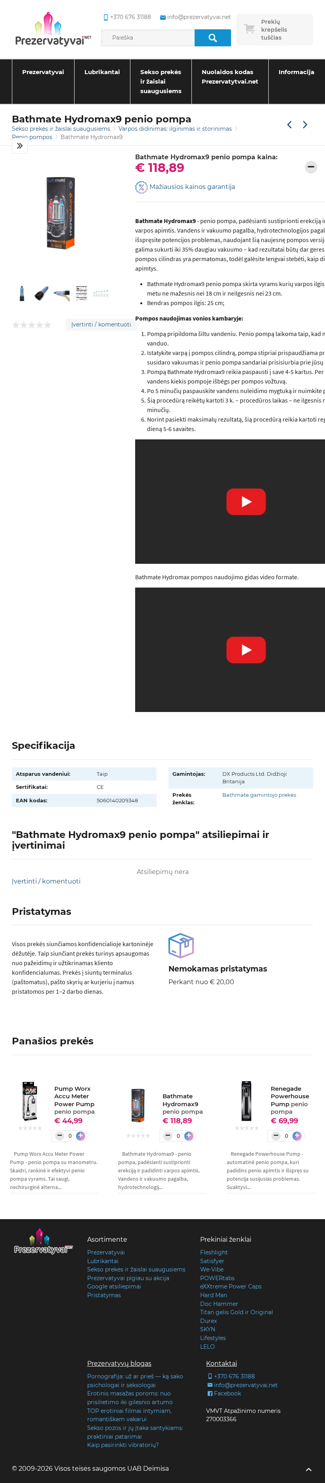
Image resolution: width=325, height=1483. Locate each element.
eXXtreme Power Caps (231, 1286)
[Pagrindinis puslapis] (53, 30)
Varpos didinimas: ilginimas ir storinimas (176, 128)
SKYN (207, 1329)
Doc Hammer (219, 1303)
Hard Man (213, 1295)
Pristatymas (104, 1295)
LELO (207, 1346)
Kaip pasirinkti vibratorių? (123, 1445)
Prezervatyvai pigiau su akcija (128, 1278)
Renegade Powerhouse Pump (290, 1100)
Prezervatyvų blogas (119, 1363)
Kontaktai (221, 1363)
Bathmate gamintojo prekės (259, 795)
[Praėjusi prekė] (289, 125)
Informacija (296, 72)
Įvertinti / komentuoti (101, 324)
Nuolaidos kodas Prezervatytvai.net (230, 76)
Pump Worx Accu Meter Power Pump (74, 1100)
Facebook (227, 1393)
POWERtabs (217, 1278)
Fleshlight (214, 1252)
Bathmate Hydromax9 (182, 1103)
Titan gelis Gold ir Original (236, 1312)
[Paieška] (213, 37)
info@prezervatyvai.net (199, 17)
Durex (208, 1321)
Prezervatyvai (43, 72)
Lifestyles (213, 1338)
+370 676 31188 (130, 17)
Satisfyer (212, 1261)
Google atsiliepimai (114, 1286)
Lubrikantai (102, 72)
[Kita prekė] (305, 125)
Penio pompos (33, 137)
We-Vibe (212, 1269)
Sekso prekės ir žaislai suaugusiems (161, 81)
